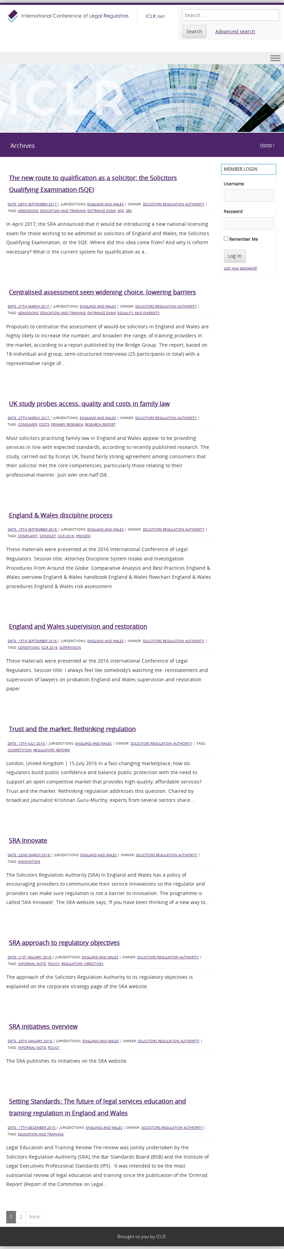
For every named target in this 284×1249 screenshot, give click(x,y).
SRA (129, 211)
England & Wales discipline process (61, 515)
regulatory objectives (82, 964)
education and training (63, 211)
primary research (67, 424)
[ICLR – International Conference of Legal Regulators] (87, 16)
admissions (28, 211)
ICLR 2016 (66, 536)
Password (233, 211)
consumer (27, 424)
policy (54, 964)
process (83, 536)
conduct (47, 536)
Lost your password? (240, 268)
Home (266, 145)
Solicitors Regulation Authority (173, 204)
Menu (142, 58)
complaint (28, 536)
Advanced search (235, 31)
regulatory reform (51, 750)
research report (100, 424)
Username (234, 183)
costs (44, 424)
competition (20, 750)
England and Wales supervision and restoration (78, 626)
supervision (70, 647)
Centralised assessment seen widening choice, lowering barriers (102, 292)
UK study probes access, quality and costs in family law (89, 403)
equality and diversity (138, 313)
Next (34, 1216)
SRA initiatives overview (43, 1026)
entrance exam (101, 211)
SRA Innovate (28, 840)
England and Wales (105, 204)
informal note (32, 964)
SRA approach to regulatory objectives (64, 942)
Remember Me (243, 239)
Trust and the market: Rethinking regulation (72, 729)
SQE (120, 211)
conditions (28, 647)
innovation (29, 861)
